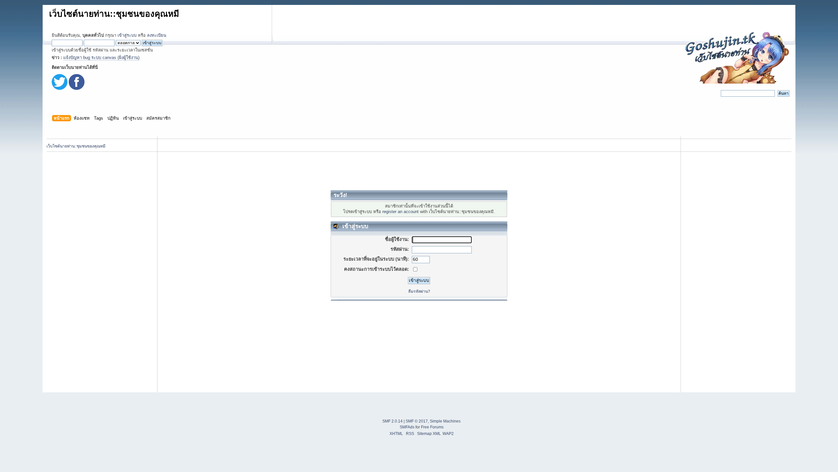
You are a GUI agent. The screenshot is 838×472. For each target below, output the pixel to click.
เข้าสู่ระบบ (127, 35)
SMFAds (407, 427)
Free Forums (432, 427)
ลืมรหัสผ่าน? (419, 291)
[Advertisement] (419, 171)
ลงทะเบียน (156, 35)
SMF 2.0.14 (392, 421)
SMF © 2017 (417, 421)
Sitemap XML (429, 434)
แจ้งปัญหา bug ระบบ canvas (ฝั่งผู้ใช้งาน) (101, 57)
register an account (400, 211)
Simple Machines (445, 421)
